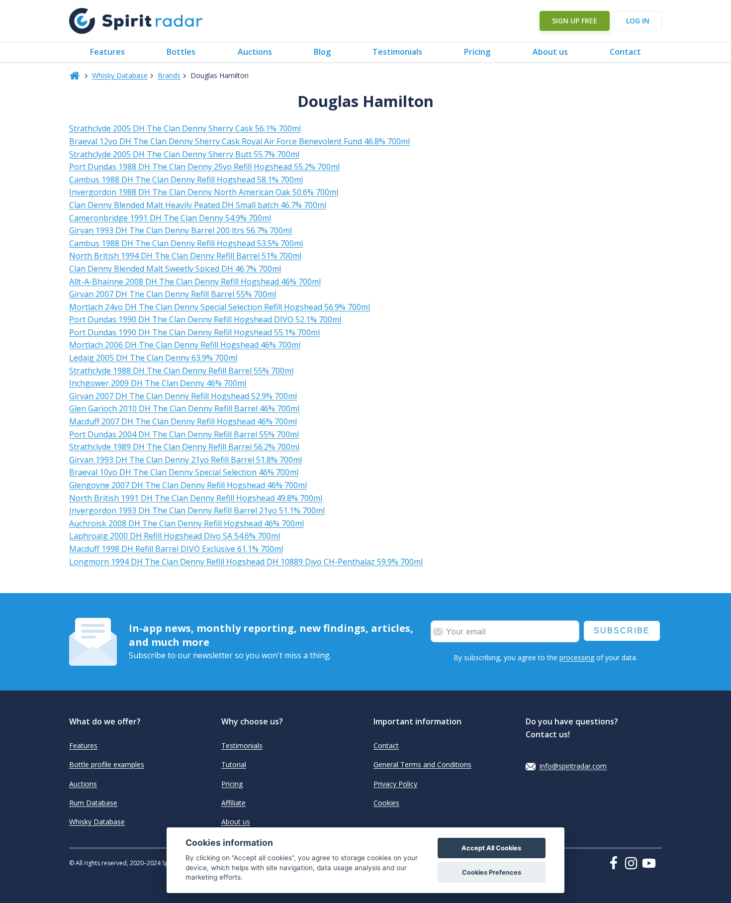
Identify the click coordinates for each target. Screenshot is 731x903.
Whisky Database (120, 75)
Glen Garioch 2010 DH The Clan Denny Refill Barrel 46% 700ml (184, 408)
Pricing (477, 51)
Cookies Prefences (491, 872)
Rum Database (93, 802)
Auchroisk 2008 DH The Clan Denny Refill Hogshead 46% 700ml (186, 523)
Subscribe (622, 630)
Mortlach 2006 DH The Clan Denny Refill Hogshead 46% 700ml (184, 344)
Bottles (181, 51)
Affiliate (233, 802)
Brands (169, 75)
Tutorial (233, 764)
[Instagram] (633, 863)
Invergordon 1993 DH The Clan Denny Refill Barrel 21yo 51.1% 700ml (197, 510)
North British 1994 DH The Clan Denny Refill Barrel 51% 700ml (185, 255)
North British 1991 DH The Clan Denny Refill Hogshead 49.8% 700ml (195, 498)
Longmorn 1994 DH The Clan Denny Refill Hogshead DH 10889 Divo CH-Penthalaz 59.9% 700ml (246, 561)
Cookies (386, 802)
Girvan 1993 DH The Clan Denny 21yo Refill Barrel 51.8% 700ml (185, 459)
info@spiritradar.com (573, 766)
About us (550, 51)
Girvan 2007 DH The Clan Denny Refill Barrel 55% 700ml (172, 294)
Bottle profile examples (106, 764)
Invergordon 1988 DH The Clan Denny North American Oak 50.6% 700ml (203, 192)
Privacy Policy (395, 784)
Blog (322, 51)
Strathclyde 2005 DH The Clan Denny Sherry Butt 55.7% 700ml (184, 154)
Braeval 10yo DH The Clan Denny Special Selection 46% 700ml (183, 472)
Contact (625, 51)
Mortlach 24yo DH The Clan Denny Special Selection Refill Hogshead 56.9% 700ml (219, 306)
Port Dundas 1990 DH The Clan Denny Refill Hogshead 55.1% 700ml (194, 332)
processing (576, 657)
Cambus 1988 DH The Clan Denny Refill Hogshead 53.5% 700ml (186, 243)
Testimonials (397, 51)
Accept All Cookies (491, 848)
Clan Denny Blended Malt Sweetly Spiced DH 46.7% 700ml (175, 268)
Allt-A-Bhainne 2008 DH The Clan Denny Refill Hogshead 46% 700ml (195, 281)
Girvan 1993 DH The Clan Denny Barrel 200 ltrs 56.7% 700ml (180, 230)
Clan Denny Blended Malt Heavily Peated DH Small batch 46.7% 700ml (197, 205)
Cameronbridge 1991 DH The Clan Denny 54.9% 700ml (170, 217)
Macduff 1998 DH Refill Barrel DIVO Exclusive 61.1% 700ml (176, 548)
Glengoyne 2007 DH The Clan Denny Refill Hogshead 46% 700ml (188, 485)
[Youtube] (652, 863)
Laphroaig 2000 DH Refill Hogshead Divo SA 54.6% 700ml (174, 535)
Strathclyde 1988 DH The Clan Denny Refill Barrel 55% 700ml (181, 370)
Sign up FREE (574, 20)
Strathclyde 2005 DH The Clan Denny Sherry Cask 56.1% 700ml (185, 128)
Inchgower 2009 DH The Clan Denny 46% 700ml (157, 383)
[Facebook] (615, 862)
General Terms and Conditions (422, 764)
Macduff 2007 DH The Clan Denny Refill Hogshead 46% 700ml (183, 421)
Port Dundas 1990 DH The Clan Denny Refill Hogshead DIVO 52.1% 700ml (205, 319)
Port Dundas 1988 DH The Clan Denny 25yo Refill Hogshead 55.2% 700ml (204, 166)
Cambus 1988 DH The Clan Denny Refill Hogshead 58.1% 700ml (186, 179)
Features (107, 51)
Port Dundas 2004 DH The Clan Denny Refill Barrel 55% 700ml (184, 434)
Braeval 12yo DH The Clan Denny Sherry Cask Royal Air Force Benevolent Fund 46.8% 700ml (239, 141)
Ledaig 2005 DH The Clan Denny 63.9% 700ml (153, 357)
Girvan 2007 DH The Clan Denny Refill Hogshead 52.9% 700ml (183, 396)
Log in (637, 20)
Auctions (255, 51)
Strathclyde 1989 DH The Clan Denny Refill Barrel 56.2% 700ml (184, 446)
